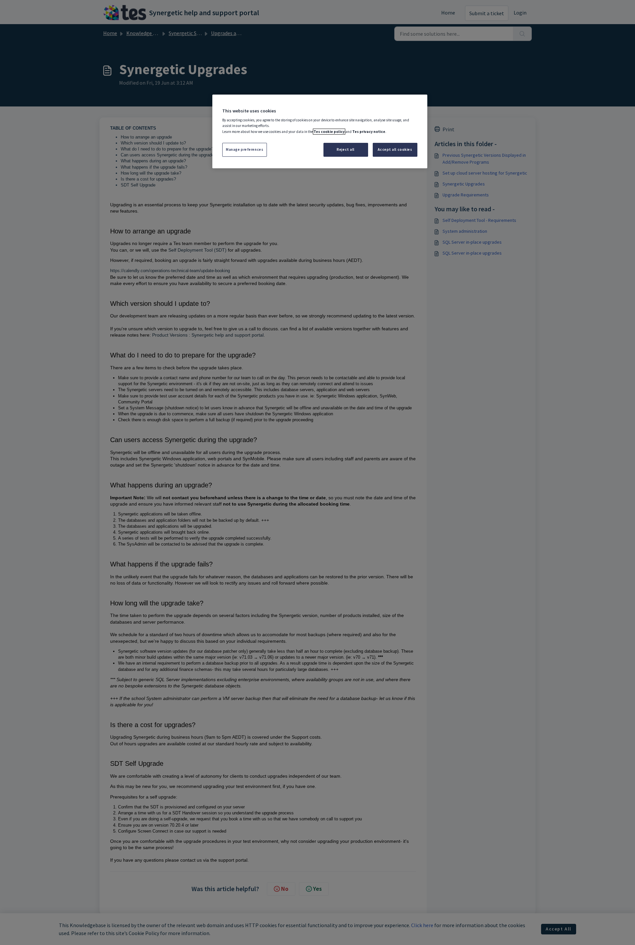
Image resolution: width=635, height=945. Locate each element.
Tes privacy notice (368, 131)
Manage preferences (244, 149)
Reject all (346, 149)
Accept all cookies (395, 149)
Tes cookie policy (329, 131)
